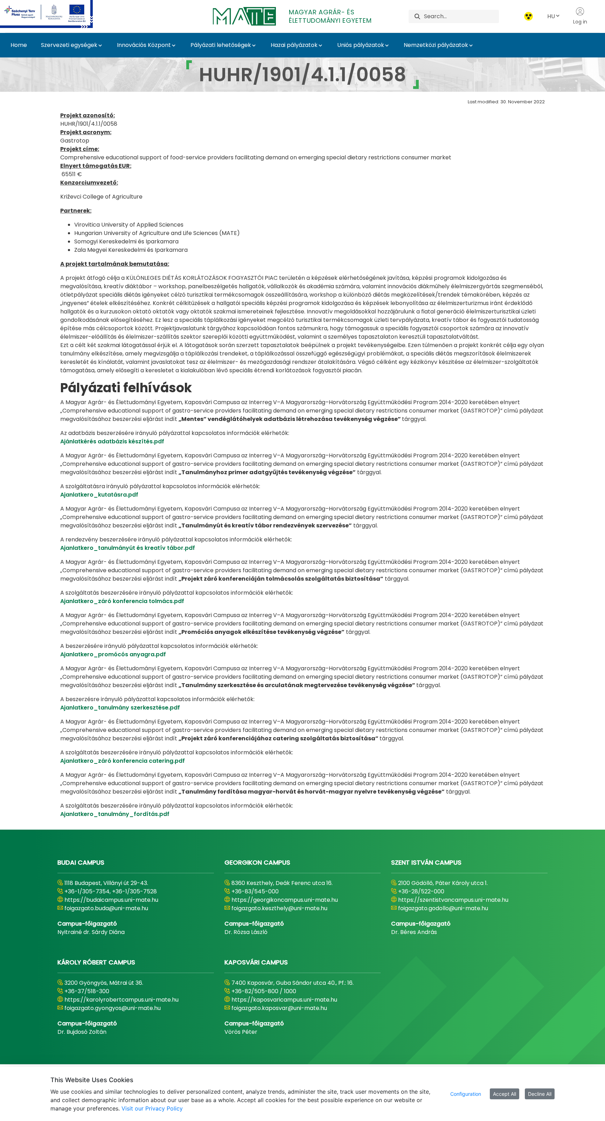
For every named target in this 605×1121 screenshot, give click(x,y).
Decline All (539, 1094)
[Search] (417, 16)
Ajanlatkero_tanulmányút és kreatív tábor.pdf (127, 548)
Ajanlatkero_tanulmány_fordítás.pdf (114, 814)
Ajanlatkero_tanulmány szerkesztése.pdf (120, 708)
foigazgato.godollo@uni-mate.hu (443, 908)
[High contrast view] (528, 16)
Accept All (504, 1094)
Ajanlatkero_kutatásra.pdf (99, 495)
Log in (580, 21)
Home (19, 45)
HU (551, 16)
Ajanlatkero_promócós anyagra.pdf (113, 654)
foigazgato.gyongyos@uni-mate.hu (112, 1008)
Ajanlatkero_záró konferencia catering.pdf (122, 761)
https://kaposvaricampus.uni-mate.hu (284, 1000)
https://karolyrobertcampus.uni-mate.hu (121, 1000)
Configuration (465, 1094)
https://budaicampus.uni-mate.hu (111, 900)
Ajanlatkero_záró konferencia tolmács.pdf (122, 601)
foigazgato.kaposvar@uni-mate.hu (279, 1008)
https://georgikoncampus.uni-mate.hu (284, 900)
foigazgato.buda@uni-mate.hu (106, 908)
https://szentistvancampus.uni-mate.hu (453, 900)
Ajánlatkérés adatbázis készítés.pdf (112, 441)
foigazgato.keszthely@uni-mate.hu (279, 908)
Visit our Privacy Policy (152, 1108)
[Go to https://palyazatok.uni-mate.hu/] (55, 14)
